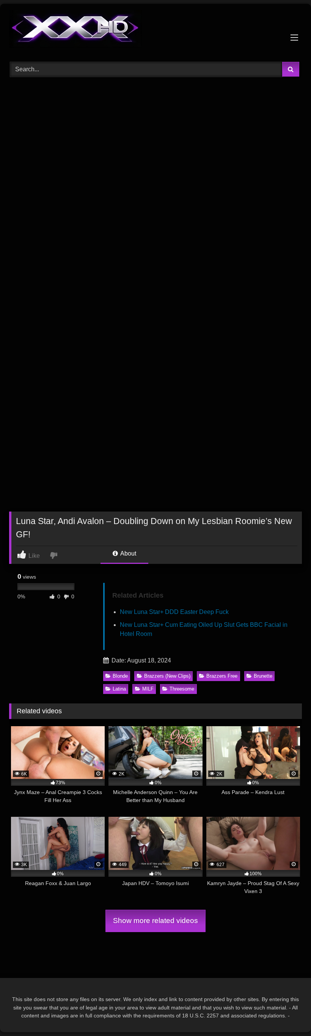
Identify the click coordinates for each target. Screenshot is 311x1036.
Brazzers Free (221, 676)
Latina (119, 689)
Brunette (263, 676)
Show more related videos (155, 921)
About (127, 553)
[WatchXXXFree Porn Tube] (155, 30)
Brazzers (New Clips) (167, 676)
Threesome (182, 689)
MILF (148, 689)
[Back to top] (287, 1013)
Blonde (120, 676)
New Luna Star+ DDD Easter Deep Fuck (174, 612)
